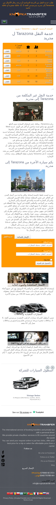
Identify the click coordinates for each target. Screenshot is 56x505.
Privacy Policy (8, 498)
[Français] (37, 493)
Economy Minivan (48, 65)
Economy (48, 51)
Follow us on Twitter (47, 457)
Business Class (48, 56)
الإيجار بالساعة (23, 237)
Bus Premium (49, 82)
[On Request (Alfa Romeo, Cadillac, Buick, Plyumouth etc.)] (25, 374)
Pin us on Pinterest (48, 461)
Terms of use (28, 500)
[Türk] (11, 493)
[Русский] (44, 493)
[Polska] (18, 493)
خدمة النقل (8, 237)
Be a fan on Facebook (46, 453)
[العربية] (24, 493)
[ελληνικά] (21, 493)
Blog (53, 465)
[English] (47, 493)
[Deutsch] (31, 493)
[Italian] (34, 493)
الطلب (7, 51)
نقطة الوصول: (47, 251)
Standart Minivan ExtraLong (48, 76)
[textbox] (34, 245)
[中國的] (8, 493)
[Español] (41, 493)
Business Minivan (48, 70)
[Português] (28, 493)
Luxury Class (49, 61)
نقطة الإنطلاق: (47, 242)
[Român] (15, 493)
